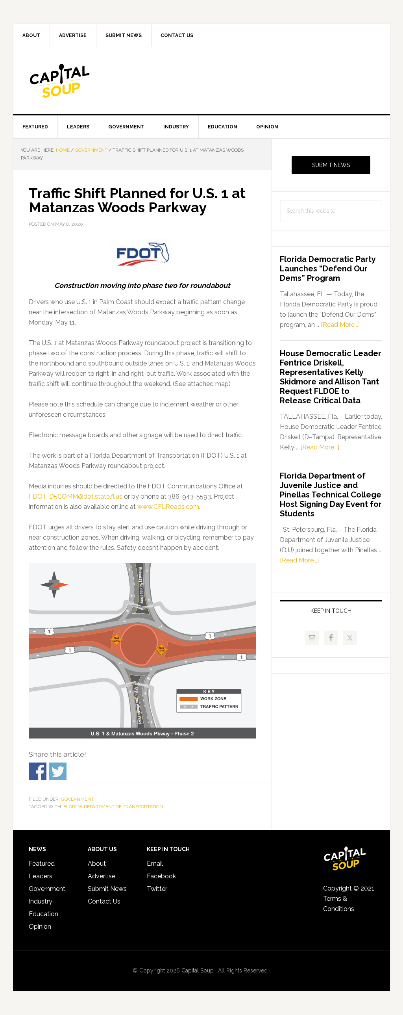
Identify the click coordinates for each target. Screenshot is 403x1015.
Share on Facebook (37, 771)
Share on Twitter (58, 771)
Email (155, 863)
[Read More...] (340, 324)
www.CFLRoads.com (168, 506)
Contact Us (104, 901)
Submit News (331, 165)
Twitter (157, 889)
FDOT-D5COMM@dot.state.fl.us (75, 496)
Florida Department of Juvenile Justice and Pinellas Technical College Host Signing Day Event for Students (331, 494)
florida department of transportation (113, 806)
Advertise (101, 876)
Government (77, 799)
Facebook (161, 876)
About (97, 863)
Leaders (40, 876)
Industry (40, 901)
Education (43, 914)
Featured (42, 863)
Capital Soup (80, 80)
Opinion (40, 926)
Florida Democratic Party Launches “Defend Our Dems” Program (327, 268)
